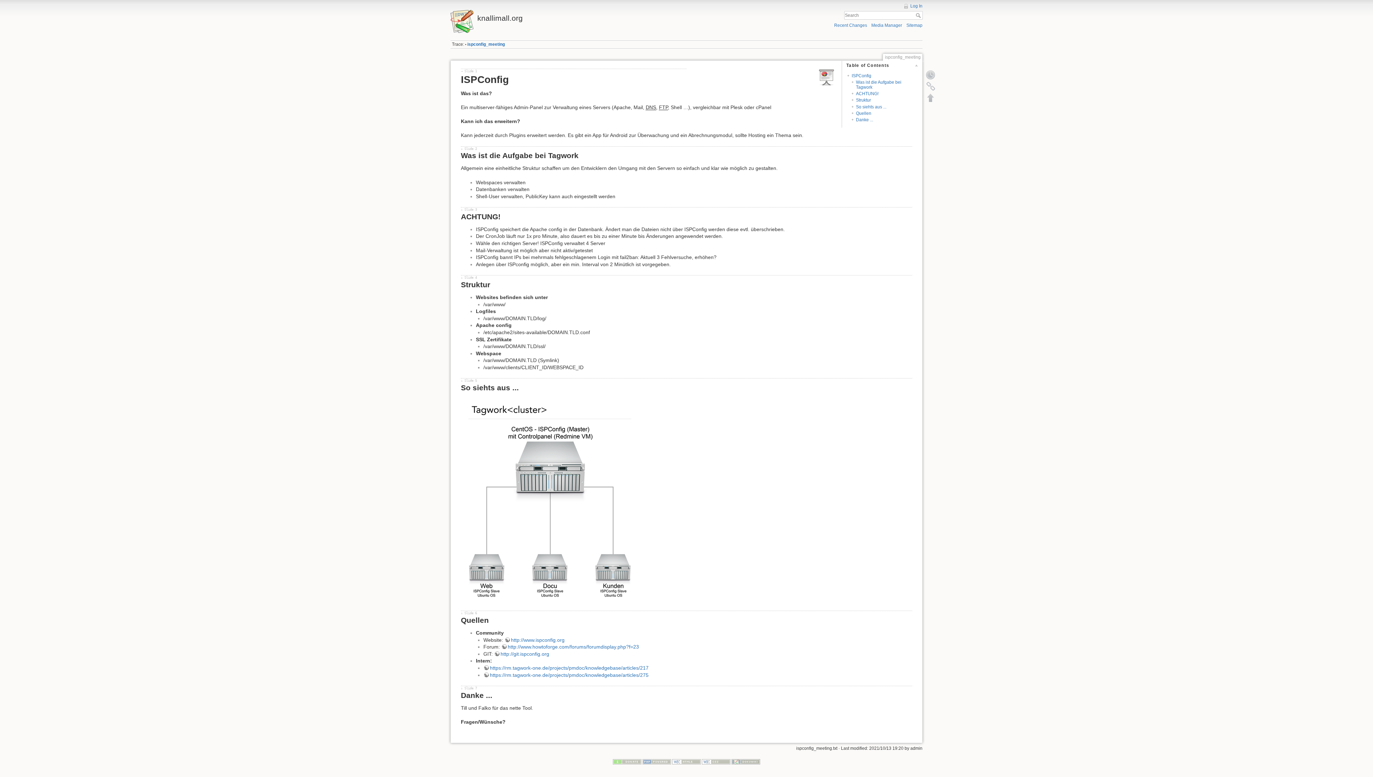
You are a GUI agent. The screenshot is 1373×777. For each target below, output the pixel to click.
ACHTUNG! (867, 93)
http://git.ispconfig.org (525, 654)
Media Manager (886, 25)
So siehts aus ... (871, 106)
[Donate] (627, 761)
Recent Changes (850, 25)
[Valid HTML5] (686, 761)
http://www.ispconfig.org (538, 640)
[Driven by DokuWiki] (746, 761)
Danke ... (864, 119)
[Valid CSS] (716, 761)
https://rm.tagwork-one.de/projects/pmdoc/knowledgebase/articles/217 (569, 668)
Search (919, 15)
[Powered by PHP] (657, 761)
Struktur (863, 100)
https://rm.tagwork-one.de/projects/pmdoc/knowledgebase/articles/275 (569, 675)
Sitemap (914, 25)
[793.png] (550, 500)
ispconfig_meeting (486, 44)
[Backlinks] (930, 86)
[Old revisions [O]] (930, 74)
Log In (916, 6)
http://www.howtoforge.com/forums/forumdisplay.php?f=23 (573, 647)
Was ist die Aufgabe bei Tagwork (878, 84)
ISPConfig (861, 75)
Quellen (863, 113)
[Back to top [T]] (930, 97)
